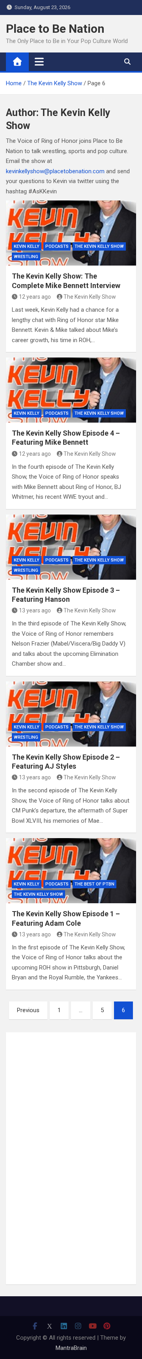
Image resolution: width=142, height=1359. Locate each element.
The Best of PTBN (94, 884)
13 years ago (35, 610)
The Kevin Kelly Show (99, 246)
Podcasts (57, 246)
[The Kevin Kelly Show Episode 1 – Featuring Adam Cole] (71, 870)
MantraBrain (71, 1348)
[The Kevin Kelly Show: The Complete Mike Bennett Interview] (71, 233)
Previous (28, 1010)
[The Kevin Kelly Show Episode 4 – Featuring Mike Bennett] (71, 390)
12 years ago (35, 297)
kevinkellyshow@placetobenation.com (55, 171)
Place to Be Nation (55, 29)
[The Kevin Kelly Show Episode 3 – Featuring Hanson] (71, 547)
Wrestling (26, 256)
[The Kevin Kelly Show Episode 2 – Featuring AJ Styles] (71, 714)
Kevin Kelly (26, 246)
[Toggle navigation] (39, 61)
